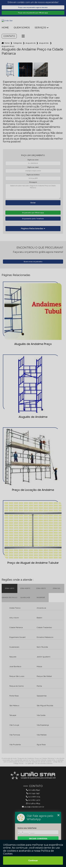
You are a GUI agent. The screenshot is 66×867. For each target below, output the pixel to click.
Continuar (33, 860)
